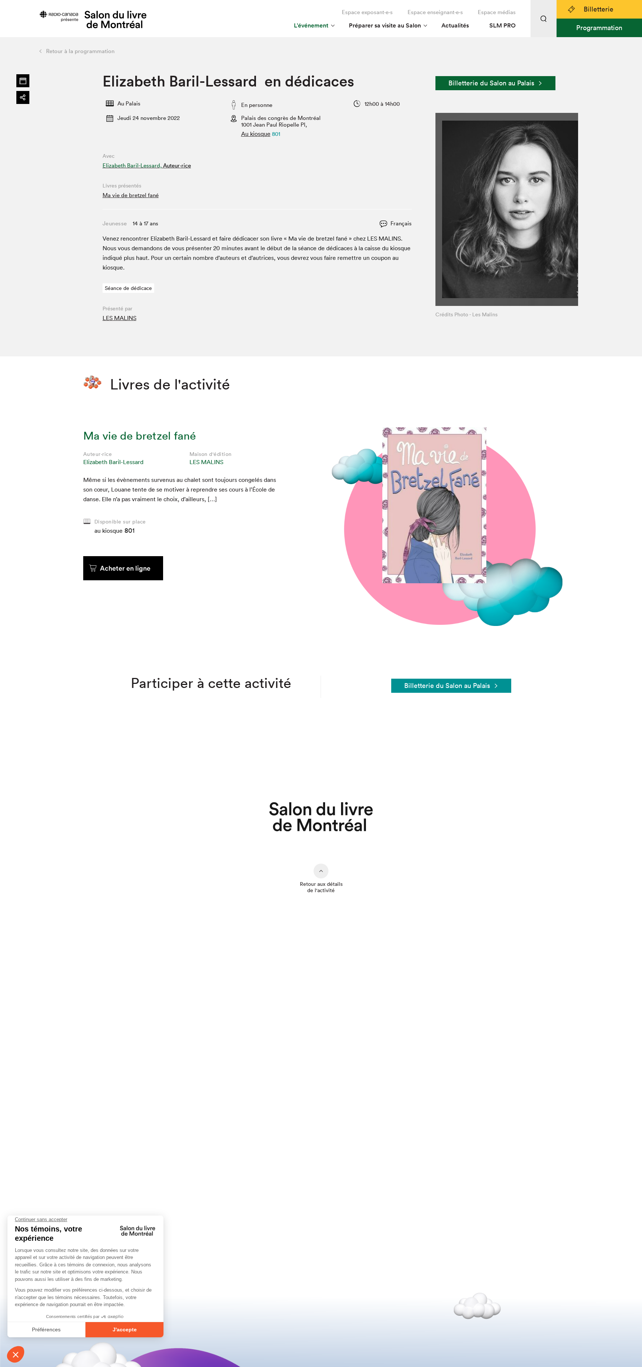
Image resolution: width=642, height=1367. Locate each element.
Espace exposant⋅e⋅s (367, 12)
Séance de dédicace (128, 288)
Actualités (455, 25)
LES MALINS (119, 318)
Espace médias (497, 12)
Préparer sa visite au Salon (385, 25)
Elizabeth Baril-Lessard (113, 462)
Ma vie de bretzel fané (131, 195)
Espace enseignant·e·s (435, 12)
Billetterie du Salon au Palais (491, 83)
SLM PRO (502, 25)
